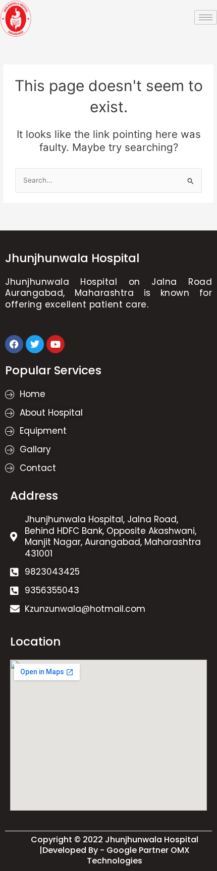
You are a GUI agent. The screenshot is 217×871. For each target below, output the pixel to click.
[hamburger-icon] (205, 17)
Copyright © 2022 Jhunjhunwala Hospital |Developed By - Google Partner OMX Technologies (114, 850)
